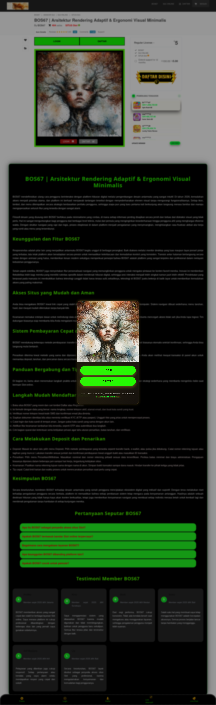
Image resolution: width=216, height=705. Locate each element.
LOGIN (108, 370)
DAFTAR (108, 381)
